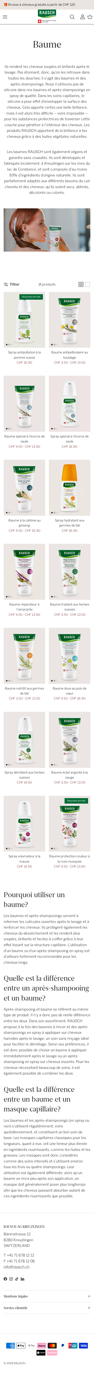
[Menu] (5, 17)
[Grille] (81, 284)
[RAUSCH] (47, 16)
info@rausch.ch (16, 1267)
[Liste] (87, 284)
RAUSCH (19, 1363)
